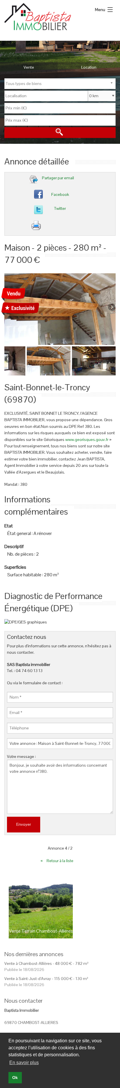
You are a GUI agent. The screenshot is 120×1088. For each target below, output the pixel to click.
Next (111, 307)
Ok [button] (15, 1077)
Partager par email (58, 177)
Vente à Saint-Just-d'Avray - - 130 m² (46, 978)
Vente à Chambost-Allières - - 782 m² (46, 963)
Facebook (60, 194)
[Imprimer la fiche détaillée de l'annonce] (62, 227)
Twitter (60, 208)
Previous (8, 359)
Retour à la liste (60, 860)
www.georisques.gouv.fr (86, 439)
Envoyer (23, 824)
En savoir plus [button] (24, 1062)
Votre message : (21, 756)
